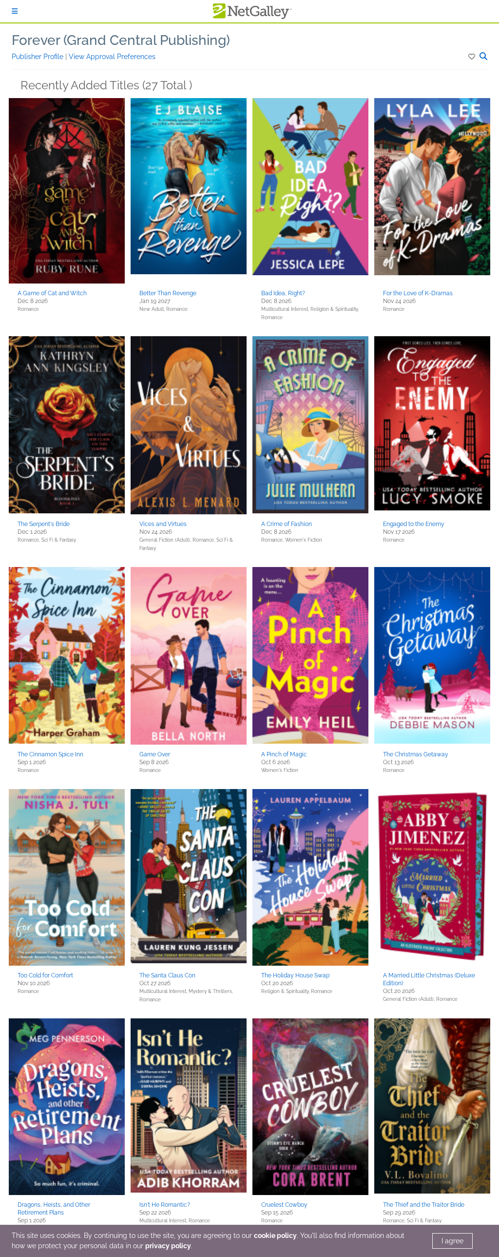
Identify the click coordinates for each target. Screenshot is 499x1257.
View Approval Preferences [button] (112, 57)
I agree (452, 1241)
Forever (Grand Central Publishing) (121, 40)
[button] (472, 56)
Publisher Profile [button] (38, 57)
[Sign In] (14, 11)
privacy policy (168, 1246)
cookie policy (275, 1235)
